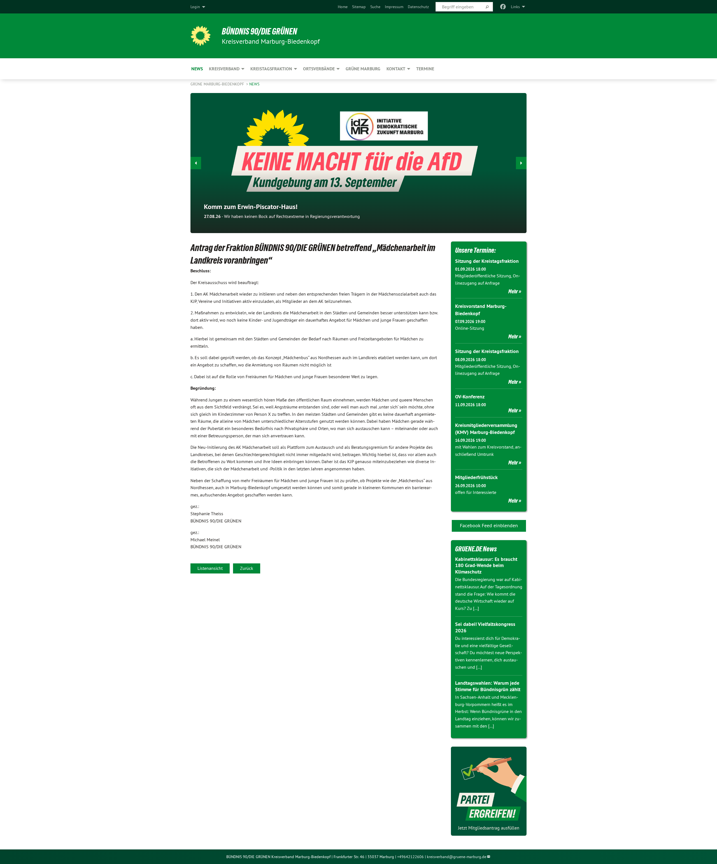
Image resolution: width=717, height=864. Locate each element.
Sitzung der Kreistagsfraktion (487, 261)
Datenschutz (418, 6)
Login (195, 6)
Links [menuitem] (515, 6)
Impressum (394, 6)
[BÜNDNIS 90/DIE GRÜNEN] (200, 36)
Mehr (513, 291)
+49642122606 (410, 856)
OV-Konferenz (470, 396)
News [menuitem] (197, 69)
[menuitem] (343, 6)
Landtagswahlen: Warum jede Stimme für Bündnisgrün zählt (487, 686)
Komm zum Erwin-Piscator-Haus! (250, 206)
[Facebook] (503, 6)
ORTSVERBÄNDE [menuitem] (319, 69)
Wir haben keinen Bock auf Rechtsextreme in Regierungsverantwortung (282, 216)
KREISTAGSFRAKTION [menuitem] (271, 69)
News (254, 84)
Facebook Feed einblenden (489, 525)
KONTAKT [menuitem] (396, 69)
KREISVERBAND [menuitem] (224, 69)
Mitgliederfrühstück (476, 477)
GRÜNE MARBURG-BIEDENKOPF (217, 84)
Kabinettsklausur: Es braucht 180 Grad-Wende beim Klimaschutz (486, 565)
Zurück (246, 568)
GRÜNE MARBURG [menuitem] (363, 69)
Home (343, 6)
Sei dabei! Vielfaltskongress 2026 (485, 627)
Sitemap (359, 6)
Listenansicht (210, 568)
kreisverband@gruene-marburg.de (456, 856)
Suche (375, 6)
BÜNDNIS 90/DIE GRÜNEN (259, 31)
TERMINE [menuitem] (425, 69)
